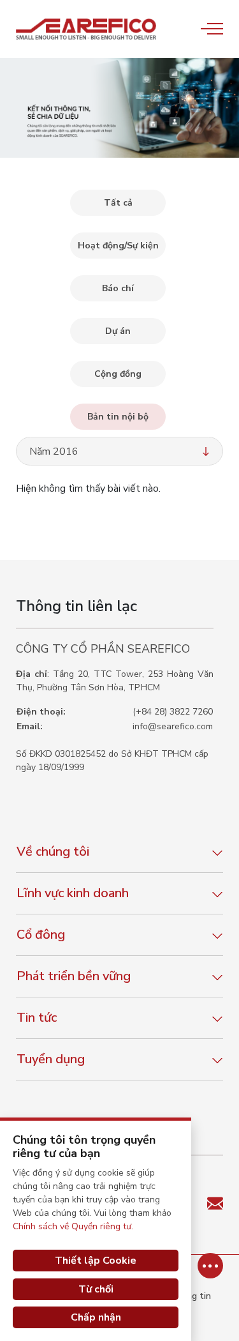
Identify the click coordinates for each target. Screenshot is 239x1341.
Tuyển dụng (51, 1059)
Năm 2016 (53, 451)
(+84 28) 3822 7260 (173, 712)
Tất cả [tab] (118, 203)
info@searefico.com (173, 726)
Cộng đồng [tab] (117, 374)
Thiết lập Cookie (95, 1261)
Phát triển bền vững (74, 976)
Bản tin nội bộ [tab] (117, 417)
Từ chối (95, 1289)
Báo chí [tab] (118, 288)
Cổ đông (41, 934)
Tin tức (37, 1017)
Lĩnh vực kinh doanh (73, 893)
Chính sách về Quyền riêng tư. (73, 1226)
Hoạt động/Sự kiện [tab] (118, 245)
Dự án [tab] (118, 331)
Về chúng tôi (53, 851)
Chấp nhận (96, 1317)
